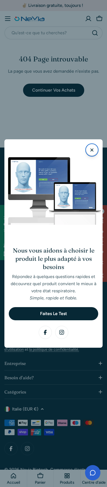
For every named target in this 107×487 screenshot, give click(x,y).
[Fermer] (92, 150)
